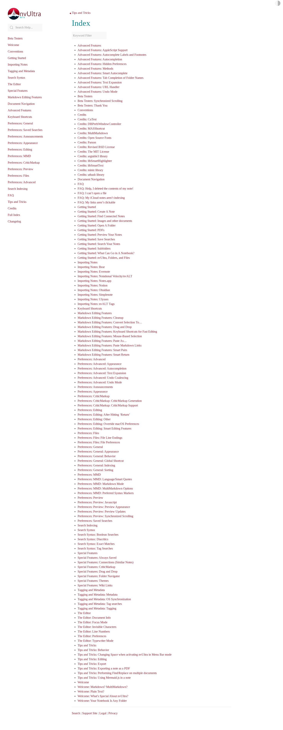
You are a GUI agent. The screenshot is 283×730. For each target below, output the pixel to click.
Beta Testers (15, 38)
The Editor (14, 84)
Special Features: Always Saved (97, 557)
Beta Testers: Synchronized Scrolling (100, 100)
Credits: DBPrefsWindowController (99, 124)
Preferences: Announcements (25, 136)
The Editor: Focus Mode (92, 622)
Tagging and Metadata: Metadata (97, 594)
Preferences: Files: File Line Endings (100, 437)
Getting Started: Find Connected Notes (101, 216)
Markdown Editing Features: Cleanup (100, 317)
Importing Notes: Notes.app (94, 280)
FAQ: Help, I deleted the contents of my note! (105, 188)
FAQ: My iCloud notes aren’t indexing (101, 197)
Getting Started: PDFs (91, 230)
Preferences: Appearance (23, 143)
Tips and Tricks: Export (92, 663)
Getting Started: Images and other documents (105, 220)
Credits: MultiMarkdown (93, 133)
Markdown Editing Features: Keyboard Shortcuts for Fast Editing (117, 331)
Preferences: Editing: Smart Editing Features (104, 428)
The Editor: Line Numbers (94, 631)
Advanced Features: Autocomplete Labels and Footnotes (112, 54)
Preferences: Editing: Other (94, 419)
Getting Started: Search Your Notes (99, 244)
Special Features (18, 90)
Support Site (89, 713)
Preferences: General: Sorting (95, 470)
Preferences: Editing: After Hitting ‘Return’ (104, 414)
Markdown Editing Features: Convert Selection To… (110, 322)
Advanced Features (19, 110)
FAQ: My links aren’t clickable (96, 202)
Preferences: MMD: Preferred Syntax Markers (106, 493)
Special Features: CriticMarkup (96, 567)
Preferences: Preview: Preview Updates (102, 511)
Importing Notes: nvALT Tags (96, 303)
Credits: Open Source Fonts (94, 137)
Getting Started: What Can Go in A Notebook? (106, 253)
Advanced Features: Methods (95, 68)
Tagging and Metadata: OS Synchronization (104, 599)
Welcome (13, 45)
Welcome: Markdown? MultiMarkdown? (102, 686)
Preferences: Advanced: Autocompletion (102, 368)
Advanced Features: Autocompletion (100, 59)
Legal (102, 713)
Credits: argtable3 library (93, 156)
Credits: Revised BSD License (96, 147)
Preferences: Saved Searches (25, 130)
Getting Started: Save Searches (96, 239)
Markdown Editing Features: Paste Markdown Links (110, 345)
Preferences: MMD (19, 156)
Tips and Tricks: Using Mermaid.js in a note (104, 677)
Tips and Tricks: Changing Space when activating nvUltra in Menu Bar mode (125, 654)
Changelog (14, 221)
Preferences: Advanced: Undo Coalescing (103, 377)
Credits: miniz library (90, 170)
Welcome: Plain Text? (91, 691)
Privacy (113, 713)
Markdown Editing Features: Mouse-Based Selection (110, 336)
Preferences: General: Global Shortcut (101, 460)
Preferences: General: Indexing (96, 465)
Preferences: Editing (20, 149)
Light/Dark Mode (278, 3)
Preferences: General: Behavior (97, 456)
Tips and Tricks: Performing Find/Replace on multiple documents (117, 673)
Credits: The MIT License (93, 151)
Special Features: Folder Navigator (99, 576)
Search (76, 713)
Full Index (14, 214)
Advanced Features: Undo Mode (97, 91)
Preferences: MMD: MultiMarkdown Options (105, 488)
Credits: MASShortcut (91, 128)
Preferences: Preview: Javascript (97, 502)
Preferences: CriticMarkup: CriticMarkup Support (108, 405)
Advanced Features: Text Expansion (100, 82)
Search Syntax (16, 77)
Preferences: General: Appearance (98, 451)
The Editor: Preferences (92, 636)
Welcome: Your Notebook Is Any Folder (102, 700)
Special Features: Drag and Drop (97, 571)
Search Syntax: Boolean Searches (98, 534)
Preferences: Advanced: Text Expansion (102, 373)
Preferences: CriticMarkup (24, 162)
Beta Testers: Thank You (92, 105)
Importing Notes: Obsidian (94, 290)
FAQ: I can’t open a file (92, 193)
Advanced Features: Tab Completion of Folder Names (110, 77)
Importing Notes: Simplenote (95, 294)
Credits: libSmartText (90, 165)
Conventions (15, 51)
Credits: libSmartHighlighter (95, 160)
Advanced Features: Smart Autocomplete (102, 73)
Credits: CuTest (87, 119)
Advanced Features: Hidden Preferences (102, 64)
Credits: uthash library (91, 174)
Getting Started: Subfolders (94, 248)
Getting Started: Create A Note (96, 211)
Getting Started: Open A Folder (97, 225)
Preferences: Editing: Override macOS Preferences (108, 423)
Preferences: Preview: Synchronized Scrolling (105, 516)
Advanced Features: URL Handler (98, 87)
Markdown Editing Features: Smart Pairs (102, 350)
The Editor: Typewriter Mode (95, 640)
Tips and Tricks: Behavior (93, 650)
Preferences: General (20, 123)
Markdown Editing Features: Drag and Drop (105, 327)
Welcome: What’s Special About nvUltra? (103, 696)
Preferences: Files (18, 175)
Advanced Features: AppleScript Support (102, 50)
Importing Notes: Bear (91, 267)
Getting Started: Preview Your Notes (100, 234)
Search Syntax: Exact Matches (96, 543)
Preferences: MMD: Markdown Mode (101, 483)
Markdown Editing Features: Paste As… (102, 340)
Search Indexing (18, 188)
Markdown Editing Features (25, 97)
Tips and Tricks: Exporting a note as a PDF (104, 668)
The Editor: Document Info (94, 617)
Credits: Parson (87, 142)
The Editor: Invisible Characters (97, 626)
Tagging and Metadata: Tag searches (100, 603)
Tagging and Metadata (21, 71)
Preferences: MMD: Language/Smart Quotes (105, 479)
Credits (12, 208)
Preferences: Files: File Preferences (99, 442)
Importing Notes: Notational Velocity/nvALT (105, 276)
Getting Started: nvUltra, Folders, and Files (104, 257)
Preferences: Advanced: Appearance (99, 363)
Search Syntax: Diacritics (93, 539)
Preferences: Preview (20, 169)
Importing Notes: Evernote (94, 271)
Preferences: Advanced (22, 182)
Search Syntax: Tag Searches (95, 548)
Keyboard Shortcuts (20, 116)
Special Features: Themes (93, 580)
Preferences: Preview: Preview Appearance (104, 507)
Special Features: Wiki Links (95, 585)
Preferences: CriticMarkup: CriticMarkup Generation (110, 400)
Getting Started (17, 58)
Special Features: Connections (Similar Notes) (105, 562)
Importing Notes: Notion (92, 285)
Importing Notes (18, 64)
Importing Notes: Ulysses (93, 299)
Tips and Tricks (17, 201)
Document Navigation (21, 103)
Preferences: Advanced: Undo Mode (100, 382)
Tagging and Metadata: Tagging (97, 608)
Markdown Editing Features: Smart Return (103, 354)
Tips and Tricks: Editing (92, 659)
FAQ (11, 195)
